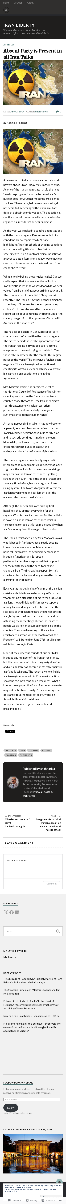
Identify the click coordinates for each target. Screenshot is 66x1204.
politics (11, 755)
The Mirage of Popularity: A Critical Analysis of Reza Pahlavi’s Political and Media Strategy (32, 980)
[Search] (6, 10)
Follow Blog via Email (18, 1082)
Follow (10, 1107)
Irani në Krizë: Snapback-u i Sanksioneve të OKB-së (31, 1015)
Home (6, 2)
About (30, 2)
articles (11, 750)
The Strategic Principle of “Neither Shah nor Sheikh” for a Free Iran (31, 991)
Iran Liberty (19, 25)
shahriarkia (41, 111)
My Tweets (9, 956)
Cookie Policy (11, 1191)
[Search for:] (33, 931)
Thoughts (26, 755)
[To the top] (59, 1182)
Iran (22, 750)
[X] (5, 910)
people (46, 750)
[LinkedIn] (17, 910)
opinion (33, 750)
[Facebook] (11, 910)
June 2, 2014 (17, 111)
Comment (51, 883)
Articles (18, 2)
